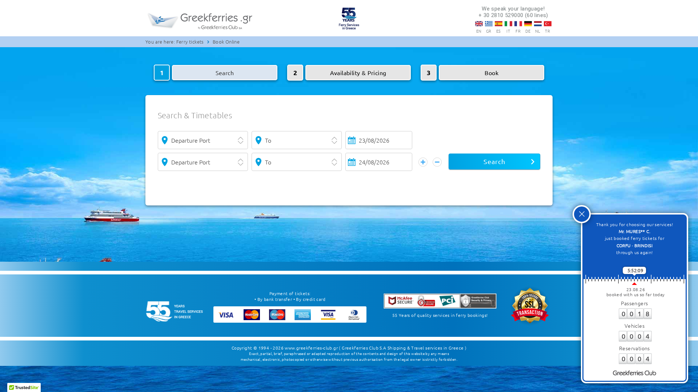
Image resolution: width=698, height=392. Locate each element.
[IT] (508, 23)
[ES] (499, 23)
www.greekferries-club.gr (311, 348)
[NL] (538, 23)
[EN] (479, 23)
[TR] (548, 23)
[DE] (528, 23)
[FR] (518, 23)
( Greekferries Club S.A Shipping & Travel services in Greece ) (402, 348)
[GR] (489, 23)
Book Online (226, 41)
